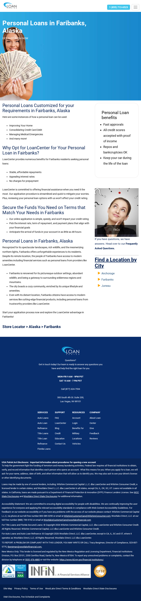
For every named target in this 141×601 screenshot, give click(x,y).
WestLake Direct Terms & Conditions (63, 588)
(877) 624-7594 (72, 389)
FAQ (57, 418)
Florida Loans (44, 449)
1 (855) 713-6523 (118, 7)
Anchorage (108, 273)
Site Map (7, 588)
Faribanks (107, 279)
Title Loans (42, 433)
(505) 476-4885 (32, 559)
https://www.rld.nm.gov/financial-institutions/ (81, 559)
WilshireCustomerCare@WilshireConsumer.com (87, 516)
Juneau (106, 285)
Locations (77, 438)
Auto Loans (42, 418)
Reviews (94, 438)
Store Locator (13, 327)
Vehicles (76, 443)
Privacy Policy (21, 588)
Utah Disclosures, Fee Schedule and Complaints (26, 596)
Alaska (34, 327)
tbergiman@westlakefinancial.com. (25, 546)
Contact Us (60, 443)
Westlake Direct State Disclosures (40, 496)
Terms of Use (36, 588)
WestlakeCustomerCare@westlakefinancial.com (67, 520)
